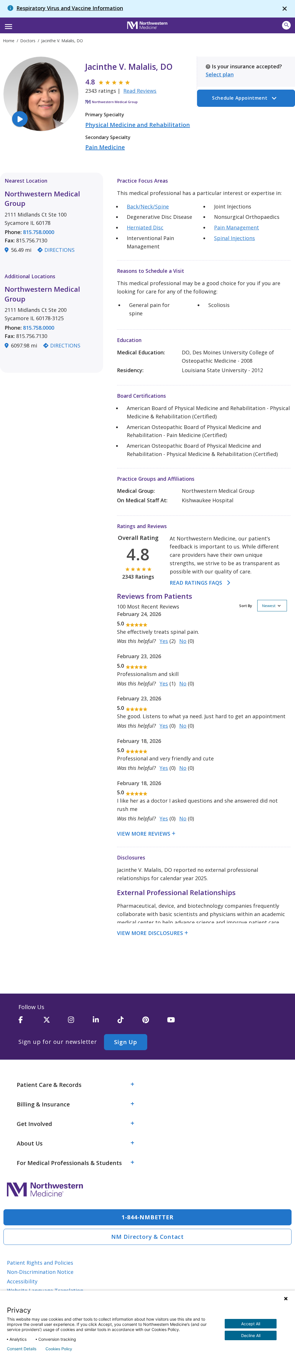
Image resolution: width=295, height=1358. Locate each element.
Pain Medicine (105, 147)
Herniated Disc (145, 227)
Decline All (250, 1335)
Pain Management (236, 227)
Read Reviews (139, 90)
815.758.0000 (38, 232)
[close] (284, 9)
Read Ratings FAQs (196, 582)
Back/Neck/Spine (148, 206)
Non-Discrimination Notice (40, 1271)
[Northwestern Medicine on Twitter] (55, 1022)
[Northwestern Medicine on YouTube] (179, 1022)
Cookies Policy (59, 1349)
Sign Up (125, 1042)
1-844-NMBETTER (148, 1217)
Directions (59, 249)
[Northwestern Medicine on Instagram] (80, 1022)
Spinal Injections (234, 238)
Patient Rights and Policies (40, 1262)
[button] (7, 24)
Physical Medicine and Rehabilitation (137, 125)
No (182, 641)
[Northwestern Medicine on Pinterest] (154, 1022)
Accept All (250, 1323)
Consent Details (21, 1349)
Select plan (220, 74)
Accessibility (22, 1281)
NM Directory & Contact (147, 1237)
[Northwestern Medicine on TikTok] (130, 1022)
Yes (164, 641)
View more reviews (143, 833)
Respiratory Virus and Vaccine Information (69, 8)
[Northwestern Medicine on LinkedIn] (105, 1022)
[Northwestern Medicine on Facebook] (30, 1022)
